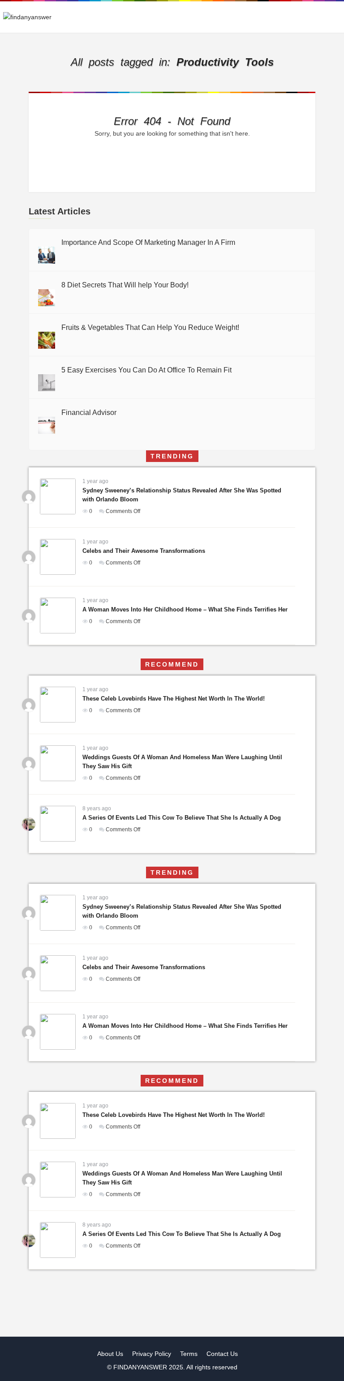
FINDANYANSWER (141, 1367)
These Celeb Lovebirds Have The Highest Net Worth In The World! (173, 698)
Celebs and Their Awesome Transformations (143, 550)
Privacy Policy (151, 1353)
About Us (110, 1353)
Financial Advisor (88, 412)
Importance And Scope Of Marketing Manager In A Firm (148, 242)
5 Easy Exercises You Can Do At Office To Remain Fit (146, 370)
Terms (189, 1353)
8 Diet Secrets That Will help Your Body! (125, 285)
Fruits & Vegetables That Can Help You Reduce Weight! (150, 327)
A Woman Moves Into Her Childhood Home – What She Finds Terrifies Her (185, 609)
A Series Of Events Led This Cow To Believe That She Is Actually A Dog (181, 817)
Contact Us (222, 1353)
